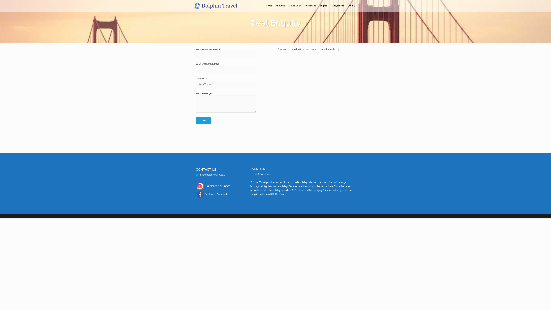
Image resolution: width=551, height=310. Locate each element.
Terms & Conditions (260, 174)
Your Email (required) (207, 64)
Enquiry (351, 6)
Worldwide (310, 6)
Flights (323, 6)
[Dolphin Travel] (219, 5)
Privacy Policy (257, 168)
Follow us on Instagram (217, 185)
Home (269, 6)
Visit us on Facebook (216, 194)
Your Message (204, 93)
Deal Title (201, 78)
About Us (280, 6)
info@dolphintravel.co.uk (213, 174)
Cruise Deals (295, 6)
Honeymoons (337, 6)
